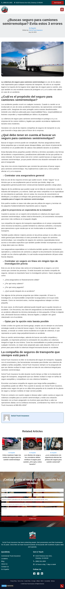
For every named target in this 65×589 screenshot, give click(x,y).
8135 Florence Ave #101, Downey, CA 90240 (29, 2)
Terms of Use (21, 581)
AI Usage (33, 581)
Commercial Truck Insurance (10, 556)
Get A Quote (57, 2)
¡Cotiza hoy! (32, 518)
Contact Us (5, 566)
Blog (2, 561)
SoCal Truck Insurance (36, 30)
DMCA (42, 581)
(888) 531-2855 (7, 2)
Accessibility (47, 581)
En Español (32, 28)
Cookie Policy (27, 581)
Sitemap (53, 581)
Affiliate (38, 581)
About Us (4, 564)
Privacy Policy (13, 581)
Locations (4, 558)
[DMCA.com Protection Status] (7, 586)
